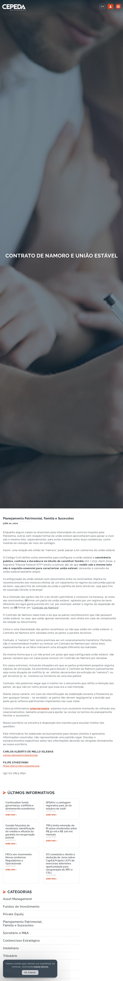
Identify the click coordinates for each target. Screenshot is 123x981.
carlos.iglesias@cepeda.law (20, 755)
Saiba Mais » (11, 815)
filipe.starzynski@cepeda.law (21, 765)
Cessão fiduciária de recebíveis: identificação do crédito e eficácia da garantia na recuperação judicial (20, 831)
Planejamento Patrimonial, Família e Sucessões (38, 518)
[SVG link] (14, 7)
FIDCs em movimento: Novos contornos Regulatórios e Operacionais (18, 859)
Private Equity (13, 914)
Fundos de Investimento (21, 906)
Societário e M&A (16, 933)
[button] (118, 6)
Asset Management (17, 899)
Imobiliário (11, 948)
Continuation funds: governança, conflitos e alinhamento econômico (20, 805)
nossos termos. (41, 966)
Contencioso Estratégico (21, 940)
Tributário (10, 956)
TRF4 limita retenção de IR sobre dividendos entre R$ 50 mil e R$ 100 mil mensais (61, 830)
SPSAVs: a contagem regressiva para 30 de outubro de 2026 (59, 805)
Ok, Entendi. (30, 972)
